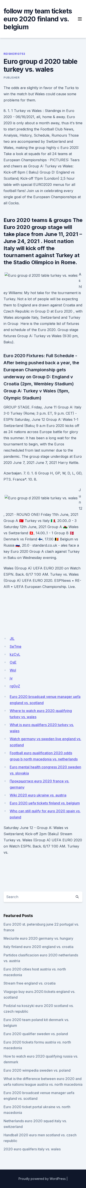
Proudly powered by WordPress (42, 1179)
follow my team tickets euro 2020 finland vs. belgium (38, 19)
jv (11, 678)
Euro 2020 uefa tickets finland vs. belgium (45, 803)
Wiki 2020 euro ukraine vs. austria (38, 795)
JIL (12, 638)
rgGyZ (15, 686)
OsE (13, 662)
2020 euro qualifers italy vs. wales (32, 1149)
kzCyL (15, 654)
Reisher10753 (14, 53)
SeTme (15, 646)
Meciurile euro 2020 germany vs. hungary (38, 938)
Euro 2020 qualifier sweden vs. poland (36, 1034)
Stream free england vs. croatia (30, 983)
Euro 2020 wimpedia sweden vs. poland (37, 1070)
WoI (13, 670)
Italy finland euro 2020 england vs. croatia (38, 947)
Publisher (11, 77)
